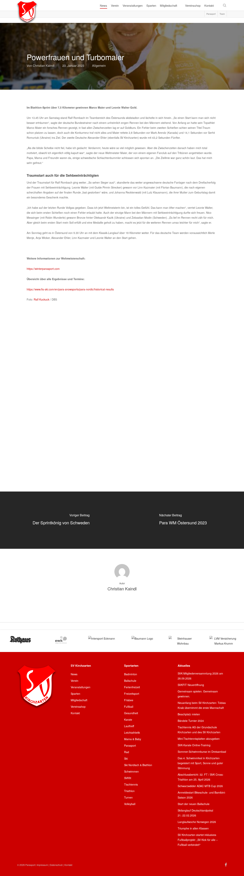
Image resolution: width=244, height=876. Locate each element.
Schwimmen (131, 771)
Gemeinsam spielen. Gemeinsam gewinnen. (198, 693)
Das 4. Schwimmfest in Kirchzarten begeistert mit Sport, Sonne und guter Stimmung (200, 763)
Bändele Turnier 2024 (191, 721)
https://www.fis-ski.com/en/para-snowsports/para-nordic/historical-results (70, 289)
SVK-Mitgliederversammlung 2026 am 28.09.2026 (200, 675)
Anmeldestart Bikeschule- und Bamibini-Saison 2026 (202, 795)
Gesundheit (131, 713)
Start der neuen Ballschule (193, 804)
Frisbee (128, 700)
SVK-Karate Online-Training (194, 745)
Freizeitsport (131, 693)
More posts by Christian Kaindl (122, 602)
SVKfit (127, 778)
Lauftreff (129, 726)
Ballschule (130, 681)
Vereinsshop (78, 706)
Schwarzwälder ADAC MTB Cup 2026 (200, 786)
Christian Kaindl (44, 65)
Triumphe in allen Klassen (193, 828)
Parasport (130, 745)
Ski (126, 758)
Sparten (75, 693)
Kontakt (75, 713)
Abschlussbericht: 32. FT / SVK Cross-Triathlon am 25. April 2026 (201, 777)
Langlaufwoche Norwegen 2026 (197, 822)
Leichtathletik (132, 732)
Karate (128, 719)
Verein (74, 681)
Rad (126, 752)
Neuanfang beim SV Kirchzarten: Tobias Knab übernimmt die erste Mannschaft (202, 705)
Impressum (42, 864)
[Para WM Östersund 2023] (183, 520)
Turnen (128, 797)
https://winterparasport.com (43, 269)
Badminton (130, 674)
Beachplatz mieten (189, 714)
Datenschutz (56, 864)
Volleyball (129, 804)
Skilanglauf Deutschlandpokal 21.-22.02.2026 (195, 812)
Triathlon (129, 791)
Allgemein (99, 65)
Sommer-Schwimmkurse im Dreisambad (202, 752)
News (74, 674)
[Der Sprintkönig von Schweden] (61, 520)
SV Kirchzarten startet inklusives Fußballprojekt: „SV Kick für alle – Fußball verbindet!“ (198, 840)
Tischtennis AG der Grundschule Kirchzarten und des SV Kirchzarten (199, 729)
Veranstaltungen (80, 687)
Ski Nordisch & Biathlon (138, 765)
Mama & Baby (132, 739)
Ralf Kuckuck (41, 299)
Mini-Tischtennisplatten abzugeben (199, 739)
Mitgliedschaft (79, 700)
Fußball (128, 706)
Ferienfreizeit (132, 687)
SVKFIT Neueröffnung (191, 685)
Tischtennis (131, 784)
